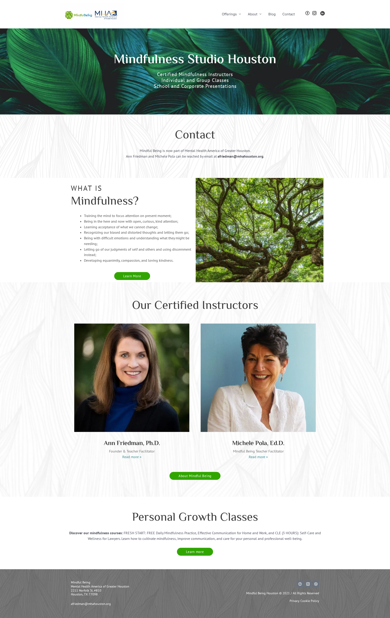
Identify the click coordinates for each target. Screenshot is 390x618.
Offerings (229, 14)
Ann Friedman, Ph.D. (132, 443)
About (252, 14)
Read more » (132, 457)
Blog (272, 14)
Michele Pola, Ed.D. (258, 443)
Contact (288, 14)
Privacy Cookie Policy (304, 601)
